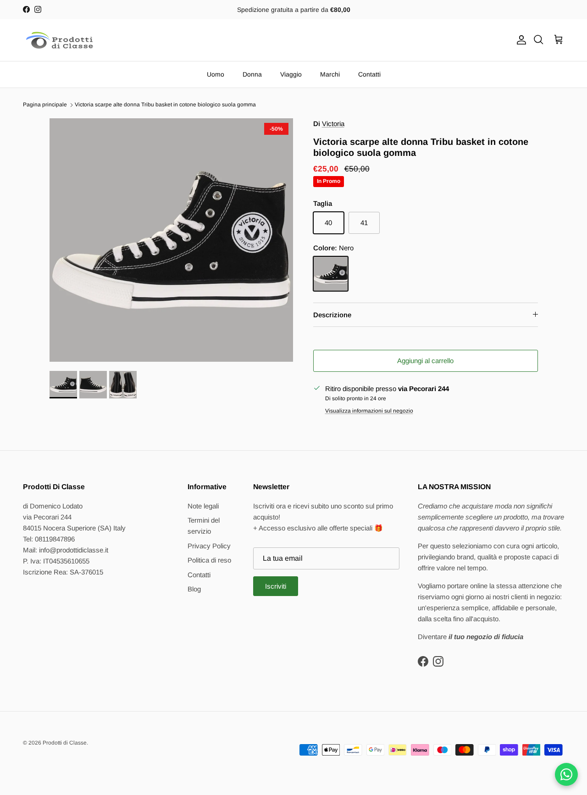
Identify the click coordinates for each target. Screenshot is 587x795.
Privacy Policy (209, 546)
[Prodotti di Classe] (59, 40)
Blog (194, 589)
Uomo (215, 74)
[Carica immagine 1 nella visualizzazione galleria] (171, 240)
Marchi (330, 74)
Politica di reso (209, 560)
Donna (252, 74)
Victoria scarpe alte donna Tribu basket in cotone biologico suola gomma (165, 105)
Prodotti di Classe (65, 743)
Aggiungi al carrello (425, 360)
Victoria (333, 123)
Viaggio (291, 74)
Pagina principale (45, 105)
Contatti (369, 74)
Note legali (203, 506)
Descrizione (332, 315)
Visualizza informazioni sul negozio (369, 411)
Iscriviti (275, 586)
